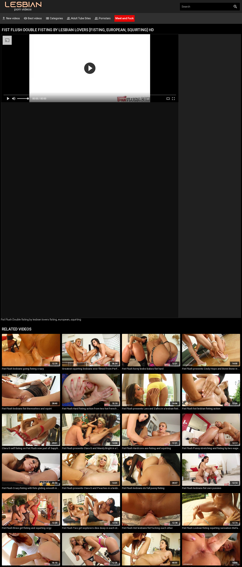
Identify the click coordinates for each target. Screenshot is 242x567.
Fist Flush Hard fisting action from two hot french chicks (91, 408)
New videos (11, 18)
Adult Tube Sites (79, 18)
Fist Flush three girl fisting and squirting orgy (26, 528)
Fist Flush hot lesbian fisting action (201, 408)
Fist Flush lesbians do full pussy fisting (143, 488)
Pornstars (103, 18)
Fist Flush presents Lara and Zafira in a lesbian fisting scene (151, 408)
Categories (54, 18)
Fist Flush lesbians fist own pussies (201, 488)
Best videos (33, 18)
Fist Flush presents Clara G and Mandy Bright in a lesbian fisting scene (91, 448)
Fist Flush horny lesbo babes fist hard (143, 368)
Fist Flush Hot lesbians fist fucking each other (147, 528)
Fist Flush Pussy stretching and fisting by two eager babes (211, 448)
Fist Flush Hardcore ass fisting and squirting (146, 448)
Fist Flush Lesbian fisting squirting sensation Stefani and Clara (211, 528)
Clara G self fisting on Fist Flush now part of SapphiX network (31, 448)
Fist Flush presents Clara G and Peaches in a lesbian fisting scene (91, 488)
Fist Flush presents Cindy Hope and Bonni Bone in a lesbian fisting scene (211, 368)
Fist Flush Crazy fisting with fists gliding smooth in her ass (31, 488)
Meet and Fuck (124, 18)
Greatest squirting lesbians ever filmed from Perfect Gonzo (91, 368)
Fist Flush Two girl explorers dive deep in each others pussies (91, 528)
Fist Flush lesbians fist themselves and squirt (27, 408)
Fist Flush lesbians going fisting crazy (23, 368)
